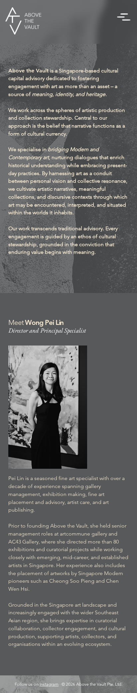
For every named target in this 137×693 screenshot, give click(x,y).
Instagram (49, 684)
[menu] (124, 17)
